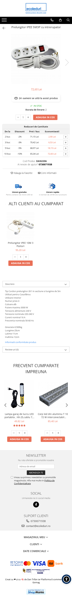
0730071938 (38, 521)
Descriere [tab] (9, 283)
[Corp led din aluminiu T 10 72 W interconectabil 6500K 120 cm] (53, 395)
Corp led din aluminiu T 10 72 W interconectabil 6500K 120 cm (53, 415)
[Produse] (5, 20)
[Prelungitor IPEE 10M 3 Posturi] (20, 226)
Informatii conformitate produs (20, 342)
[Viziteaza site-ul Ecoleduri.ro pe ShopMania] (36, 591)
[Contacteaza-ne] (52, 20)
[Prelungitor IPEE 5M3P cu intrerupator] (36, 59)
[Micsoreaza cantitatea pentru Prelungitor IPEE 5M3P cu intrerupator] (18, 117)
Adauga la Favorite (22, 173)
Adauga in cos (45, 117)
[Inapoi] (2, 28)
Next (66, 62)
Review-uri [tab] (12, 349)
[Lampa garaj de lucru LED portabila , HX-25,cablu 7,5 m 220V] (19, 395)
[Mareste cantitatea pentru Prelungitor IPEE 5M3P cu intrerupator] (28, 117)
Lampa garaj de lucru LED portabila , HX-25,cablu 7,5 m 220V (19, 415)
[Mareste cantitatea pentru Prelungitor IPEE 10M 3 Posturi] (26, 257)
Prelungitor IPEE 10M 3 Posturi (20, 244)
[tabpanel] (36, 59)
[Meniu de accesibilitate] (66, 579)
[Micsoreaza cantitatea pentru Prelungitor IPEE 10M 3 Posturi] (15, 257)
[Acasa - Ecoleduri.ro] (36, 8)
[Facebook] (36, 504)
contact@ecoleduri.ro (37, 526)
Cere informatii (48, 173)
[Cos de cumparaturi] (60, 20)
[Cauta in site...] (68, 20)
